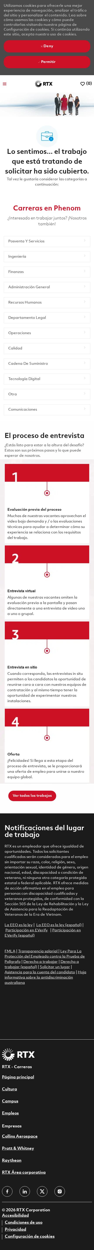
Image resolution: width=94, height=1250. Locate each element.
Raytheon (11, 1160)
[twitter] (42, 1191)
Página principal (18, 1077)
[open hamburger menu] (4, 84)
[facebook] (7, 1191)
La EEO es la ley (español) (59, 925)
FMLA (10, 951)
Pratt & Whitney (18, 1148)
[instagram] (59, 1191)
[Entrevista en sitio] (47, 664)
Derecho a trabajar (40, 962)
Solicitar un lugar (55, 967)
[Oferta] (47, 746)
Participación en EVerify (26, 930)
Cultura (9, 1089)
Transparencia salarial (38, 951)
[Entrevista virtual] (47, 582)
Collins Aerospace (20, 1136)
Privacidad (15, 1229)
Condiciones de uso (23, 1222)
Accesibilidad (15, 1216)
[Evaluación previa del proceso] (47, 503)
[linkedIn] (24, 1191)
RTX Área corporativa (24, 1172)
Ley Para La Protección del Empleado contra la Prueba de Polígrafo (45, 957)
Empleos (10, 1113)
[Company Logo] (43, 84)
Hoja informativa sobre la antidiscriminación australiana (45, 977)
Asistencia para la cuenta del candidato (40, 972)
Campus (10, 1101)
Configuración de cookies (30, 1236)
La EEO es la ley (19, 925)
